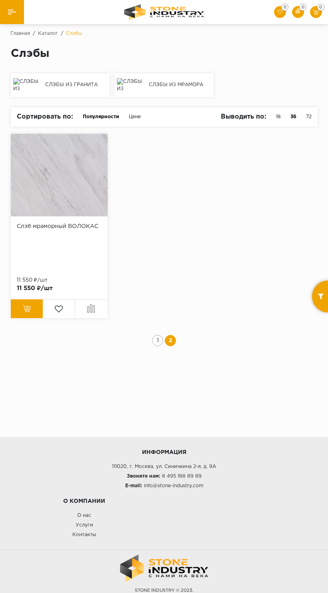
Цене (135, 117)
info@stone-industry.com (173, 486)
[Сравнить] (91, 309)
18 (278, 117)
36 (293, 117)
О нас (84, 515)
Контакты (84, 534)
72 (309, 117)
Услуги (84, 525)
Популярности (101, 117)
